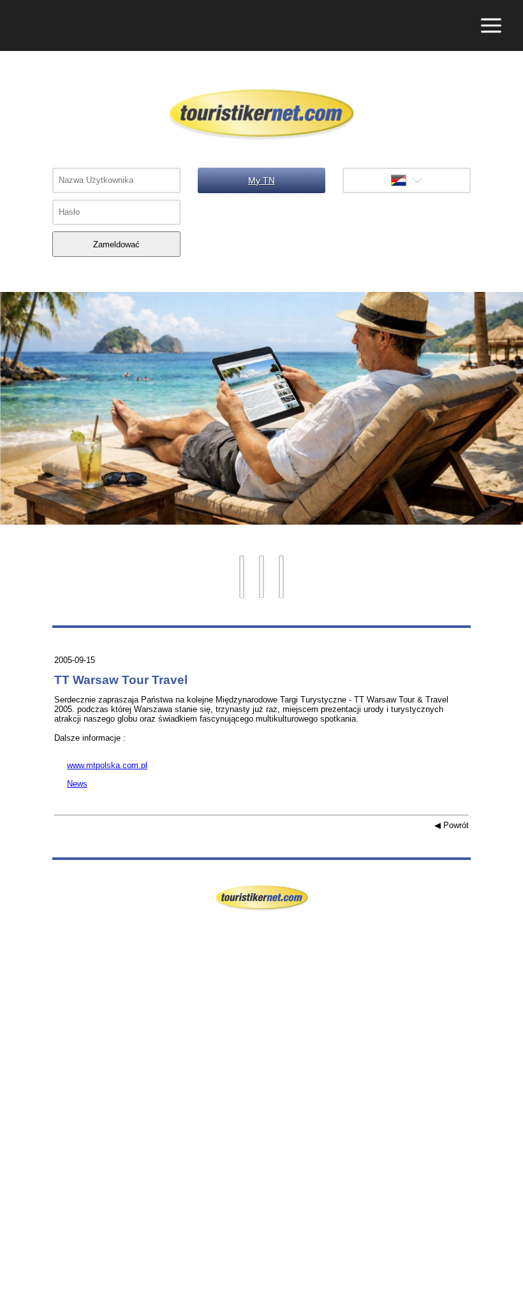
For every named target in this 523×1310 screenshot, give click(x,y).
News (70, 784)
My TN (261, 180)
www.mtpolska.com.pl (100, 765)
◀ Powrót (451, 825)
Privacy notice (14, 1299)
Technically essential (20, 1136)
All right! (9, 1270)
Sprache (407, 180)
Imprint (13, 1285)
